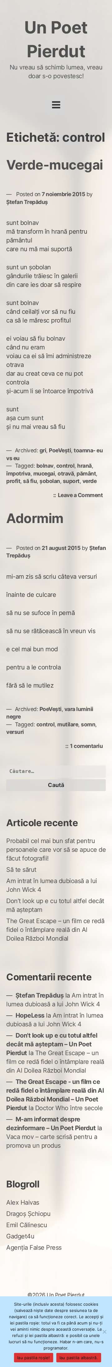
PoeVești (60, 450)
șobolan (50, 481)
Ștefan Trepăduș (27, 202)
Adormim (34, 518)
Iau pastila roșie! (33, 1357)
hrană (84, 465)
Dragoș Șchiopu (28, 1213)
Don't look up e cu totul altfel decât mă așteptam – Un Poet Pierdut (51, 1044)
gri (43, 450)
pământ (86, 473)
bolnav (45, 465)
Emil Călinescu (26, 1225)
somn (88, 724)
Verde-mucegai (54, 165)
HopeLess (30, 1015)
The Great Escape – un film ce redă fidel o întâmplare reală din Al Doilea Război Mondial (55, 929)
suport (71, 481)
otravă (66, 473)
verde (89, 481)
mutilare (67, 724)
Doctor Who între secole (69, 1108)
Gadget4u (20, 1236)
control (65, 465)
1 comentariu (88, 746)
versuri (15, 732)
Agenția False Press (34, 1247)
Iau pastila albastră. (78, 1357)
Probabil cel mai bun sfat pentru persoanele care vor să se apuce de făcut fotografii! (56, 849)
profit (13, 481)
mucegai (44, 473)
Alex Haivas (22, 1202)
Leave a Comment (82, 495)
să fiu (30, 481)
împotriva (18, 473)
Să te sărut (21, 869)
